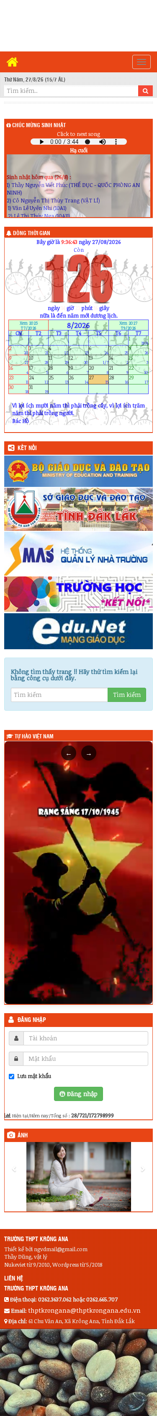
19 (78, 369)
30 (18, 389)
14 (119, 360)
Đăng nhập (32, 1020)
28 (119, 379)
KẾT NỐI (27, 448)
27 (98, 379)
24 (39, 379)
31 (39, 389)
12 (78, 360)
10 (39, 360)
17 (39, 369)
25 (58, 379)
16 (18, 369)
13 (98, 360)
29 (138, 379)
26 (78, 379)
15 (138, 360)
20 (98, 369)
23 (18, 379)
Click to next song (78, 134)
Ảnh (23, 1136)
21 (119, 369)
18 (58, 369)
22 (138, 369)
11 (58, 360)
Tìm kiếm (127, 695)
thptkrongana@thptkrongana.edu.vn (84, 1310)
